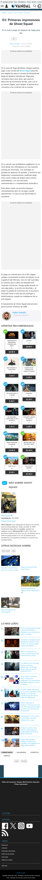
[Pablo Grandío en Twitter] (14, 318)
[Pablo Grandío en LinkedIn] (17, 318)
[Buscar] (35, 6)
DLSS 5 (34, 2)
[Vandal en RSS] (5, 832)
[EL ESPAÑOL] (39, 6)
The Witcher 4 (22, 2)
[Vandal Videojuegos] (21, 6)
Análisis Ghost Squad (8, 521)
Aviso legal (5, 857)
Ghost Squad (25, 71)
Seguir (4, 483)
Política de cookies (7, 860)
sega (13, 551)
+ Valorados (21, 752)
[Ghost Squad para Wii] (8, 502)
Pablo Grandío (15, 44)
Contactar (4, 848)
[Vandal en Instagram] (21, 825)
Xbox (15, 2)
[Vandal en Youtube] (29, 825)
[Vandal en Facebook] (5, 825)
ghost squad (6, 551)
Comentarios (6, 752)
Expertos (35, 752)
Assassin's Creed (8, 2)
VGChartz (4, 865)
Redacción (5, 845)
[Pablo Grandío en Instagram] (20, 318)
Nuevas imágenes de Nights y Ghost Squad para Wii (30, 590)
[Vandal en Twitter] (13, 825)
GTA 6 (29, 2)
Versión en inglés (21, 873)
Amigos (7, 756)
